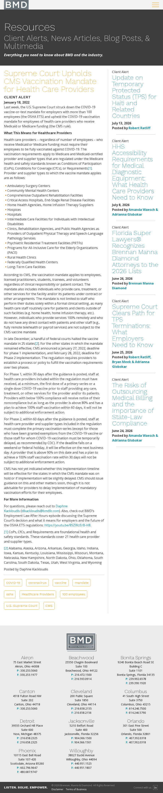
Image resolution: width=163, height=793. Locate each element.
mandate (81, 583)
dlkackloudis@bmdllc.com (40, 511)
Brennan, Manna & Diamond (16, 5)
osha (9, 594)
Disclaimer (57, 789)
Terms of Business (76, 789)
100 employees (73, 594)
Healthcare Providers (38, 594)
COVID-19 (13, 583)
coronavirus (37, 583)
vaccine (60, 583)
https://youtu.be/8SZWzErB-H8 (67, 525)
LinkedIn (155, 787)
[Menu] (155, 4)
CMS (49, 606)
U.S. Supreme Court (21, 606)
